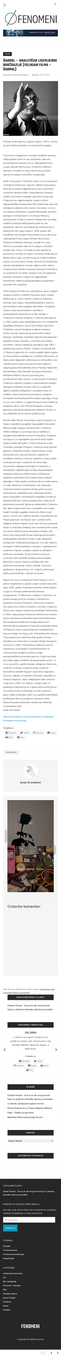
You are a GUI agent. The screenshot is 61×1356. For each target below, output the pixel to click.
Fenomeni (30, 1327)
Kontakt (6, 1246)
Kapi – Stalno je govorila (20, 1112)
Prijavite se (10, 1228)
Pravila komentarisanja (13, 1254)
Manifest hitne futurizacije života (25, 1117)
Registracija (8, 1258)
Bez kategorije (9, 1281)
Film (7, 54)
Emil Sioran (30, 1033)
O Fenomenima (10, 1250)
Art (4, 1277)
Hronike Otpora (10, 1293)
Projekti (6, 1310)
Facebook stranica (30, 1155)
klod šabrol (11, 752)
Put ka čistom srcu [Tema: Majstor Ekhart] (30, 1108)
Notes (6, 1305)
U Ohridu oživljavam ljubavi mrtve (26, 1103)
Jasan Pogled (9, 1297)
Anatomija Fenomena (13, 1273)
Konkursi (7, 1301)
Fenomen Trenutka (11, 1285)
